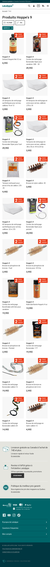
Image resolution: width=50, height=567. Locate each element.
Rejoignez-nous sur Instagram (14, 515)
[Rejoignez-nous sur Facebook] (4, 515)
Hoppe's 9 (6, 28)
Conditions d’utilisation (10, 552)
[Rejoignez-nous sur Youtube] (9, 515)
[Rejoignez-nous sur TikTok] (19, 515)
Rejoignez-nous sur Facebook (4, 515)
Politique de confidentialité (12, 549)
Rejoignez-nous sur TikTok (19, 515)
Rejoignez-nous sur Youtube (9, 515)
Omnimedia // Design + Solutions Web (18, 561)
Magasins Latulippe (8, 5)
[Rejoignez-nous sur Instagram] (14, 515)
